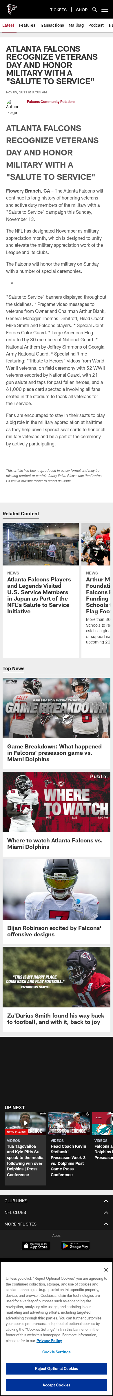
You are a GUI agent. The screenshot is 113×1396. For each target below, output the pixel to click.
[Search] (94, 9)
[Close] (106, 1269)
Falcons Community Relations (51, 101)
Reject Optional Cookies (56, 1368)
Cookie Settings (56, 1352)
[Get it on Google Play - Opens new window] (75, 1249)
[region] (56, 1329)
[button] (25, 1148)
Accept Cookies (57, 1385)
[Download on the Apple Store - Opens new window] (35, 1247)
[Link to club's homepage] (12, 7)
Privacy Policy (49, 1340)
